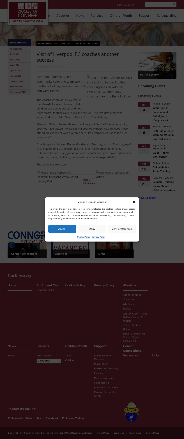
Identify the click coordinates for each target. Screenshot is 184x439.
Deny (92, 229)
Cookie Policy (83, 237)
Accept (62, 229)
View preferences (122, 229)
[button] (134, 202)
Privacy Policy (98, 237)
